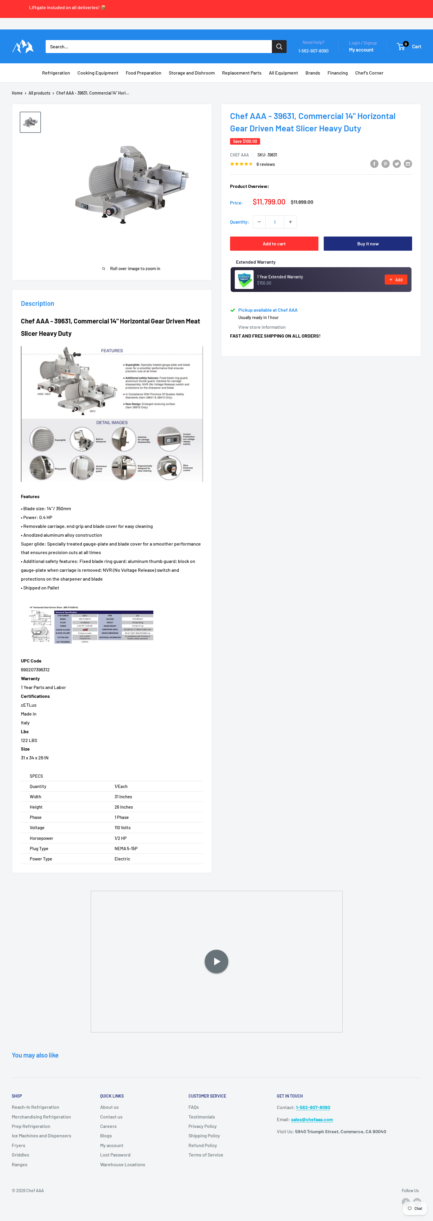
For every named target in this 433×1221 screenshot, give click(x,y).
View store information (262, 327)
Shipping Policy (204, 1135)
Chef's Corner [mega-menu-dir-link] (369, 72)
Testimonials (202, 1116)
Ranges (19, 1164)
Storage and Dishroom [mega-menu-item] (192, 72)
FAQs (194, 1107)
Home (17, 92)
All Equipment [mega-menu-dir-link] (283, 72)
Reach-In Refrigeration (35, 1107)
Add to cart (274, 243)
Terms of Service (206, 1154)
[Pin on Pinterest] (385, 163)
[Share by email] (408, 163)
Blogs (106, 1135)
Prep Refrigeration (31, 1126)
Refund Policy (203, 1145)
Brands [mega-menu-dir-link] (312, 72)
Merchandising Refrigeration (41, 1116)
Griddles (20, 1154)
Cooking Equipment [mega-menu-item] (97, 72)
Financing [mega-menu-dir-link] (338, 72)
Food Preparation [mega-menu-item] (143, 72)
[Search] (279, 46)
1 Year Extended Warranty (280, 276)
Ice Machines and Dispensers (41, 1135)
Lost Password (115, 1154)
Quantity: (239, 221)
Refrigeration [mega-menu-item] (56, 72)
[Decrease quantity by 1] (259, 222)
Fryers (18, 1145)
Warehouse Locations (122, 1164)
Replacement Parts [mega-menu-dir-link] (242, 72)
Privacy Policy (203, 1126)
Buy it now (368, 243)
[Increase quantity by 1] (290, 222)
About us (109, 1107)
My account (361, 49)
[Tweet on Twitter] (397, 163)
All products (39, 92)
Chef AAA (239, 154)
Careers (108, 1126)
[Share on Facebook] (374, 163)
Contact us (111, 1116)
